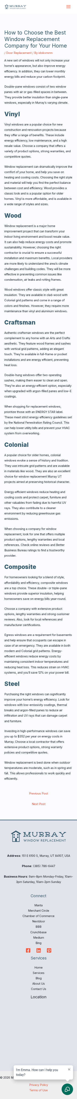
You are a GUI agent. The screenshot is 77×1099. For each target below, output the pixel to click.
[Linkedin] (38, 950)
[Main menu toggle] (68, 6)
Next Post (38, 804)
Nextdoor (38, 921)
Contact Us (38, 989)
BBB (38, 927)
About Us (38, 983)
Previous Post (38, 793)
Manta (38, 905)
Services (38, 973)
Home (38, 967)
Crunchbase (38, 932)
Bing (38, 943)
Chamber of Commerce (38, 916)
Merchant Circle (38, 910)
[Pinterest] (49, 950)
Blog (39, 978)
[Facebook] (28, 950)
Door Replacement (19, 53)
